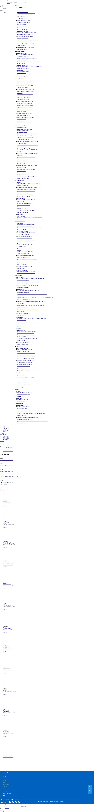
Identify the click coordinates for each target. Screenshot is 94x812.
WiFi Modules (5, 439)
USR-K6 (4, 604)
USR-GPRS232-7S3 (6, 668)
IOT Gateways (5, 429)
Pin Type (4, 523)
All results (2, 433)
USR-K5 (4, 583)
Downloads (4, 788)
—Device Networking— (20, 125)
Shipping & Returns (6, 778)
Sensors (16, 389)
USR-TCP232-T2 (6, 522)
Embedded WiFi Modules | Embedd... (9, 712)
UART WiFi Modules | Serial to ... (8, 733)
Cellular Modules (6, 438)
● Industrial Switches (19, 51)
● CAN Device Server (20, 221)
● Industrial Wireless (19, 78)
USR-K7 (4, 627)
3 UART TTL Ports (6, 647)
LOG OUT (7, 808)
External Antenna (6, 732)
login (24, 806)
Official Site (5, 774)
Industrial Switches (6, 430)
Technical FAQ (5, 791)
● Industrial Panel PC (20, 380)
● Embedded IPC (19, 346)
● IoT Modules (18, 275)
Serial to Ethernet (6, 428)
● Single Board (18, 372)
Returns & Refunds (6, 784)
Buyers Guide (5, 782)
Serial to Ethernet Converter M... (8, 524)
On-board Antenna (6, 711)
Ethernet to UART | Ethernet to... (8, 629)
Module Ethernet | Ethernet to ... (8, 648)
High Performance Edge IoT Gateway (7, 471)
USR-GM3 (4, 689)
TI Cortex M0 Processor (7, 584)
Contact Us (4, 431)
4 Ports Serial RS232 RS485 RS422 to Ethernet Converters (10, 476)
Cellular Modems (6, 427)
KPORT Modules (6, 436)
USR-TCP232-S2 (6, 561)
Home (4, 425)
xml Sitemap (61, 801)
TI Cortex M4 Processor (7, 502)
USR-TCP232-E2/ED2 (7, 542)
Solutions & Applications (7, 793)
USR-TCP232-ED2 (6, 646)
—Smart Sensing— (19, 387)
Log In (1, 6)
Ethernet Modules (6, 437)
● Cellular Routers (19, 10)
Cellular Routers (5, 426)
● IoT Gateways (18, 328)
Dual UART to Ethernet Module (8, 543)
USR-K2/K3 (5, 501)
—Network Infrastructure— (21, 7)
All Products (17, 5)
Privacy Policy (5, 780)
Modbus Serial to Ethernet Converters (6, 460)
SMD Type (4, 562)
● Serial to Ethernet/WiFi (20, 127)
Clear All (2, 441)
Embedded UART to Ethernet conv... (9, 544)
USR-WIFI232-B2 (6, 731)
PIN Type (4, 669)
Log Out (2, 10)
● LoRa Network (19, 248)
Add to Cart (5, 527)
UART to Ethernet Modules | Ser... (9, 585)
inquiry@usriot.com (3, 5)
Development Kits (19, 403)
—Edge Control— (19, 326)
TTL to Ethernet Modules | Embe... (9, 606)
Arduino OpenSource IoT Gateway (6, 465)
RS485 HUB (18, 396)
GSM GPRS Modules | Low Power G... (9, 691)
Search (8, 3)
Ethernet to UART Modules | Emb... (9, 563)
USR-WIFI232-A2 (6, 710)
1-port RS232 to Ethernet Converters (6, 482)
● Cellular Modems (19, 180)
